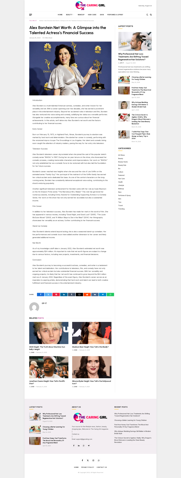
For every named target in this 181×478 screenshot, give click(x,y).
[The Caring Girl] (90, 6)
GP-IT (44, 303)
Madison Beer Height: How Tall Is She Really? (90, 347)
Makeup (81, 15)
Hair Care (92, 15)
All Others (121, 155)
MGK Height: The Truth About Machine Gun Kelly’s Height (47, 348)
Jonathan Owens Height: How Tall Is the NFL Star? (47, 382)
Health (120, 182)
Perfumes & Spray (115, 15)
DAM (32, 352)
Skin (102, 15)
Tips (119, 202)
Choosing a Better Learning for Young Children (141, 78)
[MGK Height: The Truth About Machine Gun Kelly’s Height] (48, 333)
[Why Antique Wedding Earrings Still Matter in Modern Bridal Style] (124, 105)
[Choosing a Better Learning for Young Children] (124, 80)
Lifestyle (121, 185)
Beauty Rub (122, 165)
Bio (119, 168)
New (119, 192)
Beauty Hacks (123, 162)
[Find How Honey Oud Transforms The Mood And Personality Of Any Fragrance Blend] (124, 90)
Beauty (69, 15)
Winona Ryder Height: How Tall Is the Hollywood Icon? (91, 382)
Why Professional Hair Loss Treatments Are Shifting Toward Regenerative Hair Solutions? (133, 57)
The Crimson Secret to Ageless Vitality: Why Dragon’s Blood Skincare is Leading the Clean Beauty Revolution (141, 119)
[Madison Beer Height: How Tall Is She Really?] (91, 333)
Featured (121, 175)
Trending (121, 209)
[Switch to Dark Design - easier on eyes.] (147, 15)
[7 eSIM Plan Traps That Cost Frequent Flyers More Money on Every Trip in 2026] (124, 134)
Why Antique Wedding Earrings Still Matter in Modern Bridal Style (140, 104)
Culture (120, 172)
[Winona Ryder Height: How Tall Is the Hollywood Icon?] (91, 367)
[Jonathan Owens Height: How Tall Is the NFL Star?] (48, 367)
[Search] (151, 14)
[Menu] (30, 14)
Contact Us (102, 467)
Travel (120, 205)
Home (60, 15)
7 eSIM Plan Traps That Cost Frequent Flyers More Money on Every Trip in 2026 (141, 135)
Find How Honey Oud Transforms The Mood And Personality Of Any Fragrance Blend (141, 91)
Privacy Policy (87, 467)
